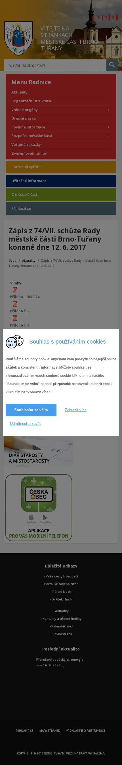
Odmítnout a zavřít (25, 423)
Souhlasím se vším (31, 410)
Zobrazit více (76, 410)
